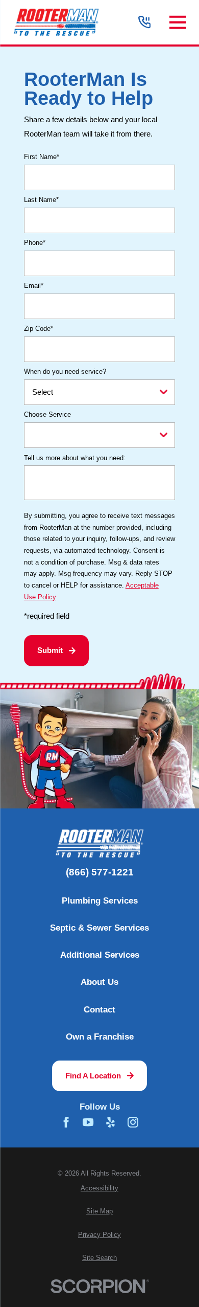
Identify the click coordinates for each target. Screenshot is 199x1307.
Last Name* (41, 200)
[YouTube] (88, 1122)
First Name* (41, 157)
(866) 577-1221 (100, 872)
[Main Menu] (177, 22)
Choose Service (47, 414)
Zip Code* (38, 328)
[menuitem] (99, 1189)
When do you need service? (65, 371)
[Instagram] (133, 1122)
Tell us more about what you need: (75, 458)
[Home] (56, 22)
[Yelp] (110, 1122)
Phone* (34, 242)
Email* (33, 285)
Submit (50, 650)
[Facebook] (66, 1122)
